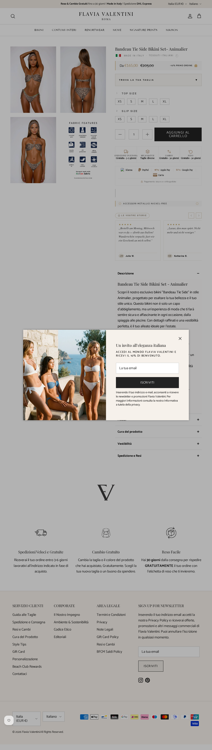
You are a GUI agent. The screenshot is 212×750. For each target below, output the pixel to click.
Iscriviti (147, 382)
